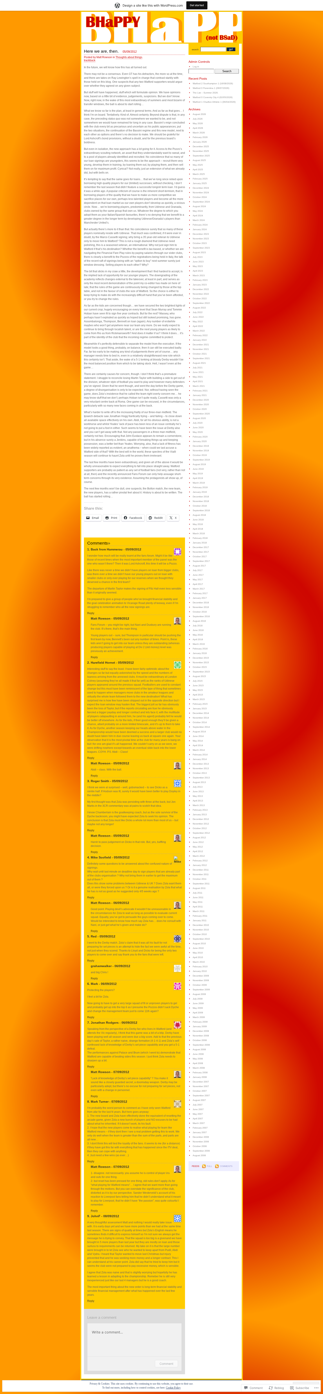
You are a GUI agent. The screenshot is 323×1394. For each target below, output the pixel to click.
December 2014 (201, 713)
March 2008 (199, 1068)
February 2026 (200, 137)
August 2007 (199, 1100)
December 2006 (201, 1137)
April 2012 (198, 851)
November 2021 (201, 349)
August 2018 (199, 515)
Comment (166, 1363)
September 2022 (201, 303)
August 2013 (199, 782)
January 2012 (200, 865)
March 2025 (199, 174)
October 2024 (200, 197)
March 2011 (199, 911)
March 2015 (199, 699)
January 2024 (200, 229)
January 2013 (200, 814)
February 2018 (200, 538)
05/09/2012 (133, 549)
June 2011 (198, 897)
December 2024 (201, 188)
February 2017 (200, 593)
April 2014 (198, 745)
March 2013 (199, 805)
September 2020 (201, 413)
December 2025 (201, 146)
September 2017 (201, 561)
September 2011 (201, 883)
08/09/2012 (111, 1216)
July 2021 (198, 367)
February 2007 (200, 1128)
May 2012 (198, 847)
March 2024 (199, 220)
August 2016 (199, 621)
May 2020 (198, 432)
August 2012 (199, 837)
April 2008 (198, 1063)
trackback (89, 60)
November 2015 (201, 662)
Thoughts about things (129, 57)
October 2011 (200, 879)
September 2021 (201, 358)
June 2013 (198, 791)
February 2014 (200, 754)
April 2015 (198, 694)
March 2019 (199, 483)
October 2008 (200, 1040)
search (195, 49)
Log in (196, 66)
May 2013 (198, 796)
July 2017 (198, 570)
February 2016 (200, 648)
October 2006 (200, 1146)
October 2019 (200, 455)
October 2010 (200, 934)
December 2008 (201, 1031)
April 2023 (198, 271)
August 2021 (199, 363)
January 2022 (200, 340)
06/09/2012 (121, 903)
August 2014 (199, 731)
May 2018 (198, 524)
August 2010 (199, 943)
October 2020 (200, 409)
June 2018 (198, 519)
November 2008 (201, 1035)
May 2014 (198, 741)
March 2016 (199, 644)
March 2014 (199, 750)
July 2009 (198, 999)
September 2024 (201, 202)
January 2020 (200, 441)
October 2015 (200, 667)
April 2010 (198, 957)
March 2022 (199, 331)
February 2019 (200, 487)
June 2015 (198, 685)
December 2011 (201, 870)
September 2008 (201, 1045)
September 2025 (201, 155)
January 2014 (200, 759)
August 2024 (199, 206)
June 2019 (198, 469)
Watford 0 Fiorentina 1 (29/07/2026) (211, 88)
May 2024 (198, 211)
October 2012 (200, 828)
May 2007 (198, 1114)
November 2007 (201, 1086)
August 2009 (199, 994)
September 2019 (201, 460)
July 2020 (198, 423)
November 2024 (201, 192)
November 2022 (201, 294)
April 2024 (198, 215)
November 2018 (201, 501)
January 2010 (200, 971)
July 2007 (198, 1105)
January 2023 (200, 284)
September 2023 (201, 248)
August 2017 (199, 565)
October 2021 (200, 354)
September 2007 (201, 1095)
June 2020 (198, 427)
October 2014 (200, 722)
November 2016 (201, 607)
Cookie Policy (173, 1387)
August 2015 (199, 676)
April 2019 (198, 478)
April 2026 (198, 128)
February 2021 (200, 390)
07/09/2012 (121, 1072)
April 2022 (198, 326)
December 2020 (201, 400)
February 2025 (200, 178)
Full (209, 1166)
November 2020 (201, 404)
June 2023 (198, 261)
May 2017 (198, 579)
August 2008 (199, 1049)
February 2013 (200, 810)
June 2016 (198, 630)
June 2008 (198, 1054)
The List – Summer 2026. (205, 92)
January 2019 (200, 492)
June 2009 (198, 1003)
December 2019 (201, 446)
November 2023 (201, 238)
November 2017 (201, 552)
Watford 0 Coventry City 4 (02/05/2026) (212, 97)
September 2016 (201, 616)
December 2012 (201, 819)
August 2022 (199, 307)
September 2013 (201, 777)
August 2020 (199, 418)
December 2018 (201, 496)
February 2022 (200, 335)
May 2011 (198, 902)
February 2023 (200, 280)
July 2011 (197, 893)
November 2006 (201, 1141)
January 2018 (200, 542)
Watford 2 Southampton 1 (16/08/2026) (213, 83)
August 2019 (199, 464)
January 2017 (200, 598)
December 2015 (201, 658)
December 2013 (201, 764)
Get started (197, 5)
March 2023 (199, 275)
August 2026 (199, 114)
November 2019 (201, 450)
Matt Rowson (101, 618)
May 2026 (198, 123)
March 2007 (199, 1123)
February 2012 (200, 860)
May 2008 (198, 1058)
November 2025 (201, 151)
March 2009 (199, 1017)
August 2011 (199, 888)
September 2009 (201, 989)
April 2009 (198, 1012)
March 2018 (199, 533)
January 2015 (200, 708)
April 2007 (198, 1118)
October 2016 (200, 612)
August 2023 (199, 252)
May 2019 (198, 473)
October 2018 (200, 506)
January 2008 (200, 1077)
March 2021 (199, 386)
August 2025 (199, 160)
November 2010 (201, 929)
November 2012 (201, 823)
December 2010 (201, 925)
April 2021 (198, 381)
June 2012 (198, 842)
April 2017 (198, 584)
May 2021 (198, 377)
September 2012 (201, 833)
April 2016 (198, 639)
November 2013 (201, 768)
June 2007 (198, 1109)
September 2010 (201, 939)
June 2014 (198, 736)
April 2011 (198, 906)
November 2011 (201, 874)
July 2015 (198, 681)
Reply (90, 613)
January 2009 (200, 1026)
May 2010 (198, 952)
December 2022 (201, 289)
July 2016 (198, 625)
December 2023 (201, 234)
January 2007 (200, 1132)
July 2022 (198, 312)
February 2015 (200, 704)
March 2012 (199, 856)
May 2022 (198, 321)
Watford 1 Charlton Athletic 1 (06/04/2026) (214, 102)
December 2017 (201, 547)
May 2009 (198, 1008)
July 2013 (198, 787)
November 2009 (201, 980)
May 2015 (198, 690)
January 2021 (200, 395)
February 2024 (200, 225)
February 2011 (200, 916)
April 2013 (198, 800)
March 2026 (199, 132)
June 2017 (198, 575)
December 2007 (201, 1081)
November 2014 (201, 718)
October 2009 (200, 985)
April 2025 (198, 169)
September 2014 (201, 727)
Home (161, 28)
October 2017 (200, 556)
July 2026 (198, 119)
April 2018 (198, 529)
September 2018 (201, 510)
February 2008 (200, 1072)
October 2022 (200, 298)
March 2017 (199, 589)
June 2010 (198, 948)
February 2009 (200, 1022)
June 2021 (198, 372)
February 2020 (200, 436)
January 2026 (200, 142)
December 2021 (201, 344)
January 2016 (200, 653)
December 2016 (201, 602)
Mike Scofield (101, 857)
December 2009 (201, 976)
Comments (226, 1166)
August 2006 (199, 1155)
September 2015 (201, 671)
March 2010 (199, 962)
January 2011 (200, 920)
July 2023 (198, 257)
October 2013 (200, 773)
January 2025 (200, 183)
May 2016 (198, 635)
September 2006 (201, 1151)
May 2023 (198, 266)
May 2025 (198, 165)
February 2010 (200, 966)
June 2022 (198, 317)
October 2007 (200, 1091)
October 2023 (200, 243)
